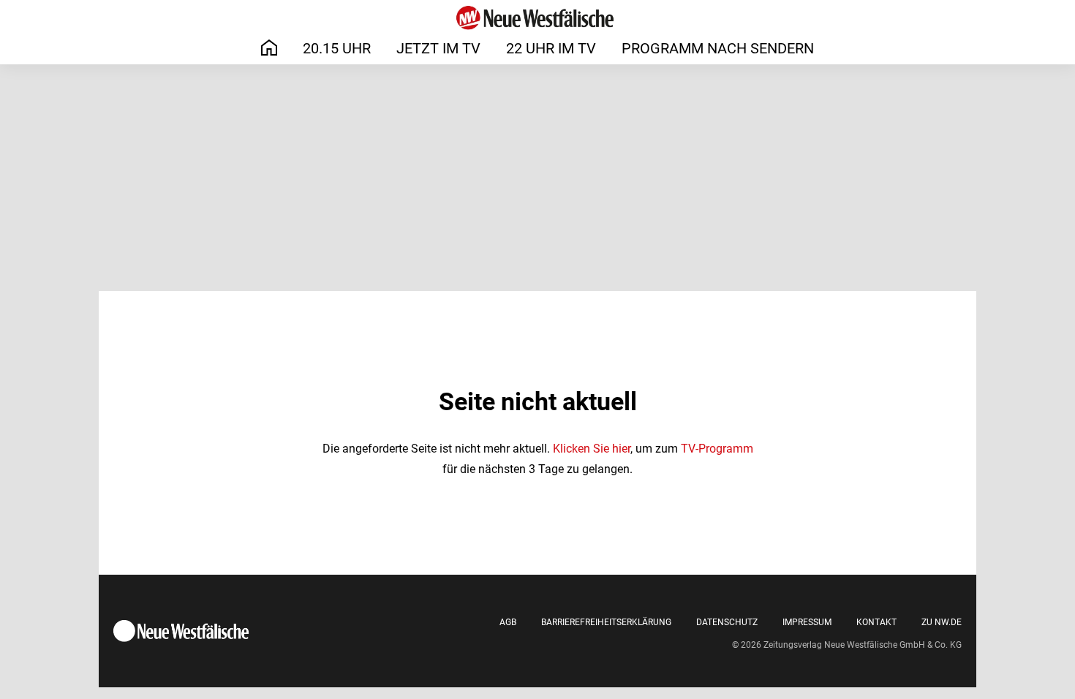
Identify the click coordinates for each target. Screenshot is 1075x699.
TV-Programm (717, 449)
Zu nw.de (941, 622)
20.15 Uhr (337, 48)
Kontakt (876, 622)
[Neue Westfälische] (537, 18)
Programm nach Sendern (718, 48)
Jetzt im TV (438, 48)
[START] (269, 48)
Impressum (806, 622)
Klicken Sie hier (591, 449)
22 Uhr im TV (551, 48)
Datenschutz (727, 622)
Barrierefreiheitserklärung (606, 622)
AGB (507, 622)
